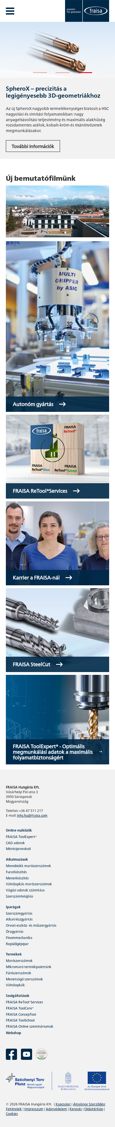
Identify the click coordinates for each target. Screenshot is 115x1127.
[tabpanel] (57, 90)
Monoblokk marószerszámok (28, 865)
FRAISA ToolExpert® (21, 836)
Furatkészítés (16, 871)
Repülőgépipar (17, 943)
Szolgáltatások (17, 995)
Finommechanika (19, 937)
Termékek (14, 954)
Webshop (13, 1032)
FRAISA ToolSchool (20, 1020)
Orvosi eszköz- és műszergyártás (31, 925)
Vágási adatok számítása (25, 889)
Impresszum (33, 1108)
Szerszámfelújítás (19, 896)
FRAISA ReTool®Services (24, 1001)
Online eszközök (19, 830)
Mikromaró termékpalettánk (28, 966)
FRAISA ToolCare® (20, 1008)
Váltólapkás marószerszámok (29, 883)
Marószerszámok (19, 960)
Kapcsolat (63, 1104)
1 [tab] (36, 75)
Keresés (76, 1108)
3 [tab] (81, 75)
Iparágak (13, 906)
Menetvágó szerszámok (24, 978)
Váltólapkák (15, 984)
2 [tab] (58, 75)
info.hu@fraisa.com (32, 815)
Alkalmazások (17, 859)
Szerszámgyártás (19, 913)
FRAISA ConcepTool (21, 1014)
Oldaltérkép (93, 1108)
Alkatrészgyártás (19, 919)
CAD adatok (15, 842)
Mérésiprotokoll (18, 848)
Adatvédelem (56, 1108)
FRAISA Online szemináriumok (29, 1026)
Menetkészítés (17, 877)
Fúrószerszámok (18, 972)
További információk (33, 146)
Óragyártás (14, 931)
